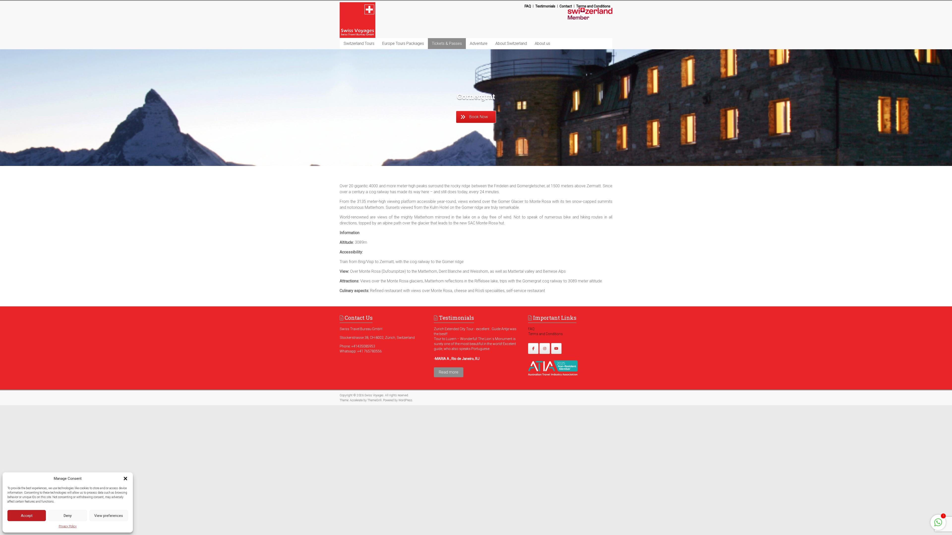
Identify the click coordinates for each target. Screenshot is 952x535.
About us (542, 43)
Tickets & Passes (447, 43)
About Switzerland (511, 43)
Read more (448, 372)
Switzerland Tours (359, 43)
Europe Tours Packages (403, 43)
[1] (938, 525)
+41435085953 (363, 346)
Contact (566, 6)
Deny (68, 515)
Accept (26, 515)
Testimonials (545, 6)
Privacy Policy (68, 526)
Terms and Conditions (593, 6)
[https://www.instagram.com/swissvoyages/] (544, 348)
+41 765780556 (369, 351)
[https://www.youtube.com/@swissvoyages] (556, 348)
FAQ (528, 6)
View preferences (108, 515)
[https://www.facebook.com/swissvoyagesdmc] (533, 348)
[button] (125, 478)
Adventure (478, 43)
